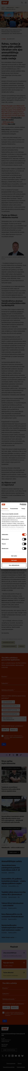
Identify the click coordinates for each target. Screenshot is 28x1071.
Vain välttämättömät (14, 565)
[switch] (24, 539)
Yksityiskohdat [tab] (14, 508)
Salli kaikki (14, 560)
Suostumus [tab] (5, 508)
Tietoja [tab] (23, 508)
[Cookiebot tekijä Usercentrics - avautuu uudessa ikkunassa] (20, 505)
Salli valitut (14, 556)
